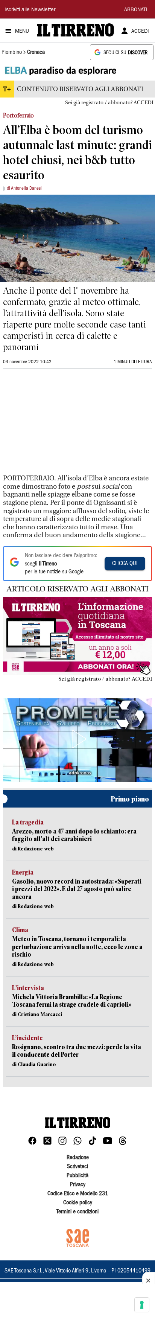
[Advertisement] (59, 425)
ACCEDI (140, 31)
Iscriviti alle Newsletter (30, 10)
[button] (77, 739)
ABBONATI (135, 10)
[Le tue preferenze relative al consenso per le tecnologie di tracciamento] (142, 1305)
